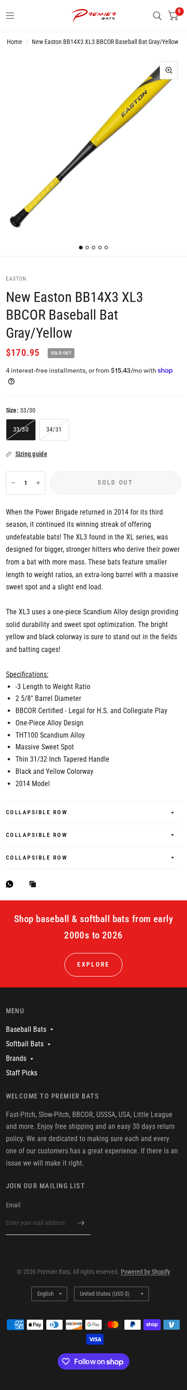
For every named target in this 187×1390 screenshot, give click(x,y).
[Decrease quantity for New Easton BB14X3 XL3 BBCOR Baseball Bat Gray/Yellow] (13, 482)
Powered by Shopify (145, 1271)
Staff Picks (21, 1073)
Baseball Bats (26, 1029)
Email (13, 1205)
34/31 (54, 429)
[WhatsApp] (12, 884)
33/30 (21, 429)
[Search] (157, 16)
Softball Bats (25, 1044)
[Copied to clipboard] (35, 884)
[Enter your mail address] (81, 1223)
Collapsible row (37, 812)
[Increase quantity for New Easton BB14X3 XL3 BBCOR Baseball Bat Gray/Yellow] (38, 482)
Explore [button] (93, 964)
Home (14, 41)
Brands (16, 1058)
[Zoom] (169, 70)
